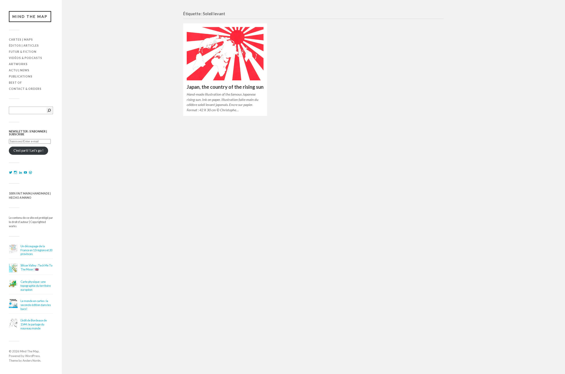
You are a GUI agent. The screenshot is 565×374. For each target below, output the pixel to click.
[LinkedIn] (20, 172)
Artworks (18, 64)
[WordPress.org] (30, 172)
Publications (20, 76)
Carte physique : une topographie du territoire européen (36, 285)
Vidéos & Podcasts (25, 58)
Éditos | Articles (24, 45)
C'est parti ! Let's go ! (28, 150)
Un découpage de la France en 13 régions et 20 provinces (36, 250)
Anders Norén (31, 360)
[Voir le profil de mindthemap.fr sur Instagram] (15, 172)
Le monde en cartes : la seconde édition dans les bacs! (36, 305)
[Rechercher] (49, 110)
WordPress (32, 356)
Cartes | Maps (21, 39)
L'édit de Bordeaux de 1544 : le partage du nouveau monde (34, 324)
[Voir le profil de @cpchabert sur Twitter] (10, 172)
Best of (15, 82)
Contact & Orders (25, 89)
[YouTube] (25, 172)
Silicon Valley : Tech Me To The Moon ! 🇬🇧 (36, 267)
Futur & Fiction (22, 51)
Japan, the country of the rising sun (225, 87)
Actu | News (19, 70)
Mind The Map (30, 16)
